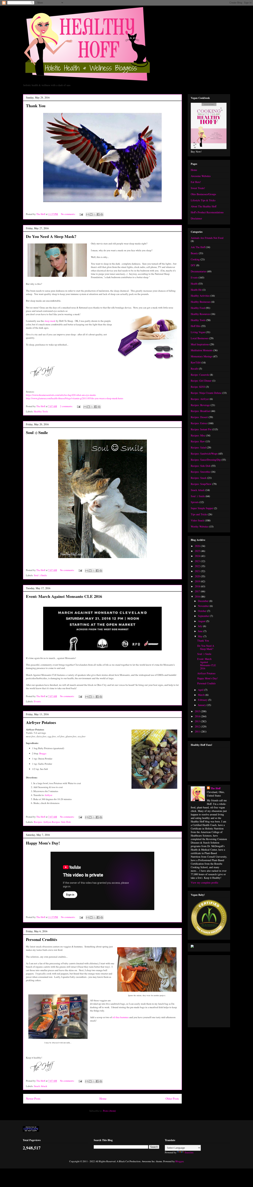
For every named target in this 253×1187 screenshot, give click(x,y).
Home (102, 1098)
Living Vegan (198, 332)
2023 (198, 561)
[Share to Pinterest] (102, 214)
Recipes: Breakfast (200, 411)
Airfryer (48, 795)
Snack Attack (40, 1086)
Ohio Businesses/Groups (203, 194)
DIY (193, 265)
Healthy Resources (200, 314)
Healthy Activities (200, 295)
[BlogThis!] (91, 214)
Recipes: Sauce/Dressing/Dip (206, 459)
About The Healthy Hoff (203, 206)
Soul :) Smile (37, 432)
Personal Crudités (41, 939)
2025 (198, 551)
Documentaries (198, 271)
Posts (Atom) (109, 1110)
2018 (198, 586)
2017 (198, 591)
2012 (198, 726)
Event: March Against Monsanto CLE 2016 (64, 596)
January (202, 705)
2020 (198, 576)
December (203, 601)
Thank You (35, 106)
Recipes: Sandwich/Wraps (204, 453)
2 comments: (66, 406)
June (200, 631)
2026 (198, 546)
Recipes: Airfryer (42, 822)
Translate (189, 1152)
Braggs (42, 753)
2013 (198, 721)
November (204, 606)
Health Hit (196, 289)
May (200, 636)
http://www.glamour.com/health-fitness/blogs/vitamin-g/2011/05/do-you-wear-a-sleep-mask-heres (74, 398)
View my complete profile (204, 882)
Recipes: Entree (199, 423)
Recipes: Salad (198, 447)
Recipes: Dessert (199, 417)
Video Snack (197, 520)
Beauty (194, 253)
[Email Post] (81, 214)
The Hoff (216, 788)
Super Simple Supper (202, 508)
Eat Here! (196, 182)
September (204, 616)
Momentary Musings (201, 356)
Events (37, 701)
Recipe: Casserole (200, 374)
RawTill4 (196, 362)
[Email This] (87, 214)
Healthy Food (198, 308)
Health (194, 283)
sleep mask (49, 321)
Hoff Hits (195, 326)
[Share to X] (94, 214)
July (200, 626)
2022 (198, 566)
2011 (198, 731)
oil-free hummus (120, 1017)
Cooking (195, 259)
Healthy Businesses (201, 301)
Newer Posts (33, 1098)
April (201, 690)
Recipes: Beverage (200, 405)
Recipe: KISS (198, 386)
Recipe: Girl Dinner (201, 380)
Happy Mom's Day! (43, 843)
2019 (198, 581)
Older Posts (172, 1098)
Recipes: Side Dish (61, 822)
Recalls (194, 368)
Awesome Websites (201, 176)
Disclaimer (196, 218)
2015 (198, 711)
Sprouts (195, 502)
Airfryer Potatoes (41, 722)
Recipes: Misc (198, 435)
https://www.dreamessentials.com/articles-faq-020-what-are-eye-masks (61, 395)
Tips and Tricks (199, 514)
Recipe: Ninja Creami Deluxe (206, 393)
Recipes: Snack (199, 478)
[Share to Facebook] (98, 214)
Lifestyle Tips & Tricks (203, 200)
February (203, 700)
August (202, 621)
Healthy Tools (41, 411)
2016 (198, 596)
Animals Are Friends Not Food (207, 238)
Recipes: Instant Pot (201, 429)
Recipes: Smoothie (200, 471)
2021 (198, 571)
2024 (198, 556)
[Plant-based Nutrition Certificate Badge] (192, 947)
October (202, 611)
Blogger (179, 1161)
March (201, 695)
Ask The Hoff (198, 247)
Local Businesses (199, 338)
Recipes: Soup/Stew (201, 484)
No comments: (68, 214)
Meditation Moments (201, 350)
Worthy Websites (199, 526)
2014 (198, 716)
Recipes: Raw (198, 441)
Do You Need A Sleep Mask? (51, 236)
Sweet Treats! (198, 188)
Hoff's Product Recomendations (207, 212)
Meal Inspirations (200, 344)
